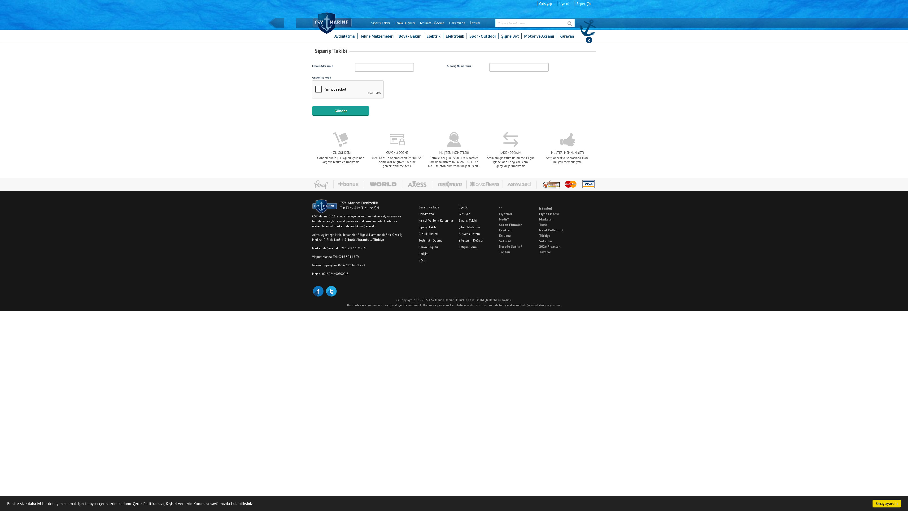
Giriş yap (545, 3)
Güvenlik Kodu (321, 77)
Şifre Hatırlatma (469, 227)
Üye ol (564, 3)
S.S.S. (422, 260)
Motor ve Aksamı (539, 36)
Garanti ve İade (429, 207)
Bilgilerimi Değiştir (471, 240)
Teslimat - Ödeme (432, 23)
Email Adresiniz (322, 66)
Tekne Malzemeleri (376, 36)
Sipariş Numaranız (459, 66)
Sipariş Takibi (380, 23)
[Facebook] (318, 291)
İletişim (475, 23)
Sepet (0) (583, 3)
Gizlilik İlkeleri (428, 234)
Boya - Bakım (410, 36)
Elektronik (455, 36)
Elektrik (434, 36)
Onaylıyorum (887, 503)
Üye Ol (463, 207)
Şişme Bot (510, 36)
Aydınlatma (344, 36)
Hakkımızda (457, 23)
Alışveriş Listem (469, 234)
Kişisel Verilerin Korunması (436, 220)
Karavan (566, 36)
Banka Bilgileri (405, 23)
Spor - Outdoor (482, 36)
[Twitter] (331, 291)
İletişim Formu (468, 247)
